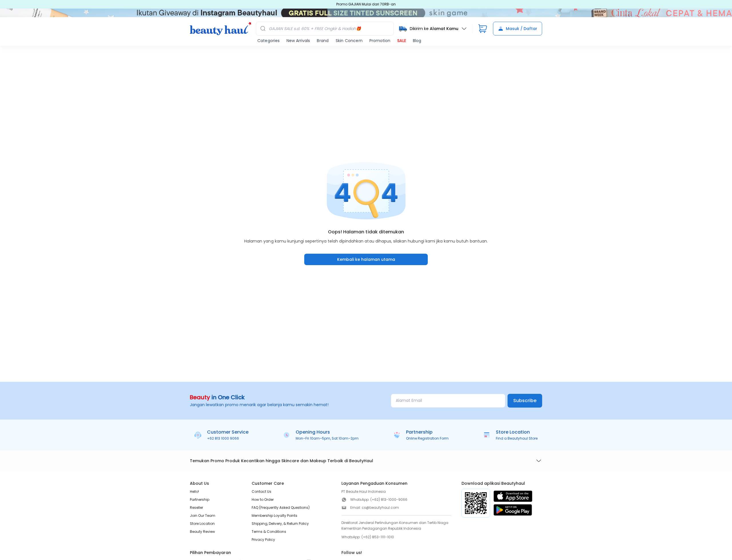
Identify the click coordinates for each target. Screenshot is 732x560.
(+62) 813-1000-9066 (388, 499)
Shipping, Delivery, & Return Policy (280, 523)
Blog (417, 40)
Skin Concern (349, 40)
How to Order (263, 499)
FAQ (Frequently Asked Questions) (281, 507)
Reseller (196, 507)
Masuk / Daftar (521, 28)
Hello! (194, 491)
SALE (401, 40)
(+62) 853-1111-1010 (377, 537)
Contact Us (261, 491)
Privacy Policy (263, 539)
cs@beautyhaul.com (380, 507)
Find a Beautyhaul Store (517, 438)
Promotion (379, 40)
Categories (268, 40)
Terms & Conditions (269, 531)
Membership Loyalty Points (274, 515)
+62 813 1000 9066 (223, 438)
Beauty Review (202, 531)
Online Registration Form (427, 438)
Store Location (202, 523)
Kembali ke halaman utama (366, 259)
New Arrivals (298, 40)
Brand (323, 40)
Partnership (199, 499)
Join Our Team (202, 515)
